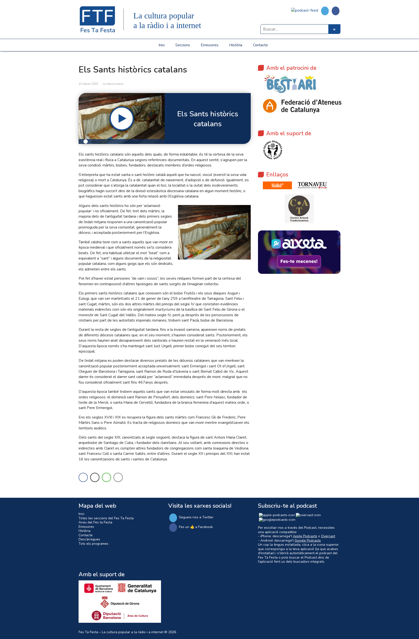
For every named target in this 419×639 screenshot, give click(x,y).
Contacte (260, 45)
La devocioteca (113, 84)
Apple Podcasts (305, 536)
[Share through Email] (118, 477)
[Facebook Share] (83, 477)
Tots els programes (93, 543)
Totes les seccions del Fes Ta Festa (106, 518)
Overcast (328, 536)
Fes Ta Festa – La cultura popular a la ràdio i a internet (121, 632)
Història (235, 45)
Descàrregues (89, 539)
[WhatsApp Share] (106, 477)
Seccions (182, 45)
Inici (162, 45)
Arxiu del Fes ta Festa (95, 522)
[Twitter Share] (94, 477)
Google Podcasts (308, 540)
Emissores (209, 45)
